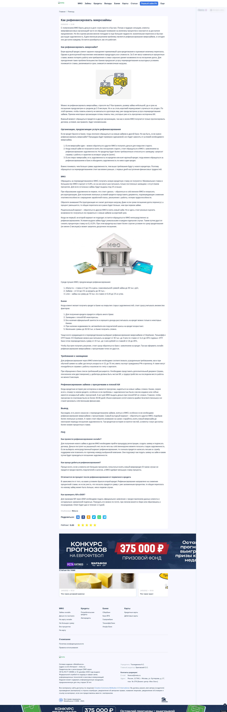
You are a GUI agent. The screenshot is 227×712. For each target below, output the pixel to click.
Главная (62, 12)
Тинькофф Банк (109, 623)
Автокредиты (86, 618)
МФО (61, 608)
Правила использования (68, 647)
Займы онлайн (64, 612)
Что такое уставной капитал (73, 594)
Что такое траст (146, 594)
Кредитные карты (131, 612)
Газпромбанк (108, 619)
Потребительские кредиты (87, 613)
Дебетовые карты (131, 616)
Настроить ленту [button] (218, 10)
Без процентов (64, 627)
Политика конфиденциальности (71, 644)
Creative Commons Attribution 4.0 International (111, 688)
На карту (62, 630)
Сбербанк (106, 612)
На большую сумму (66, 623)
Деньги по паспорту (66, 616)
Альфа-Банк (107, 627)
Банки (105, 608)
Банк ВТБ (106, 616)
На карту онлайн (65, 619)
